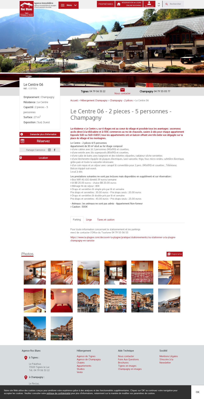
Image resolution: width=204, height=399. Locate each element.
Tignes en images (127, 365)
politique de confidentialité (58, 393)
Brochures (123, 362)
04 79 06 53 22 (97, 91)
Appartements (84, 365)
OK (197, 392)
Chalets (81, 362)
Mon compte (149, 6)
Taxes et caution (105, 219)
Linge (89, 219)
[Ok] (166, 4)
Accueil (74, 100)
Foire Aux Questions (128, 359)
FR (159, 4)
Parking (77, 219)
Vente (80, 372)
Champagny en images (130, 369)
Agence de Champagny (89, 359)
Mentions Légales (169, 356)
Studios (81, 369)
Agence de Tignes (86, 356)
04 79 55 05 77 (162, 91)
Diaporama (176, 254)
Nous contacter (126, 356)
